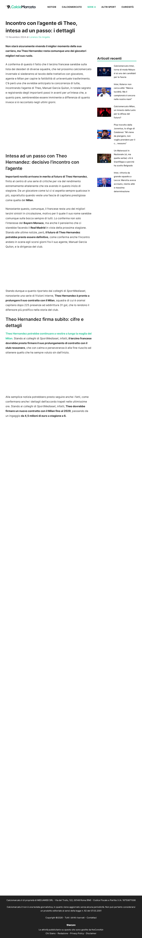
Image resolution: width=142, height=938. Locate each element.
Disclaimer (91, 933)
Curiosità (127, 7)
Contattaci (92, 917)
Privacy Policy (77, 933)
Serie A (91, 7)
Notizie (51, 7)
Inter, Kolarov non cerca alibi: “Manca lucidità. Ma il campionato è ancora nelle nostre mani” (124, 91)
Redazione (63, 933)
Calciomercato (72, 7)
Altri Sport (108, 7)
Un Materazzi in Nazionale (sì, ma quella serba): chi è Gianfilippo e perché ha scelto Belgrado (124, 158)
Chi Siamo (51, 933)
